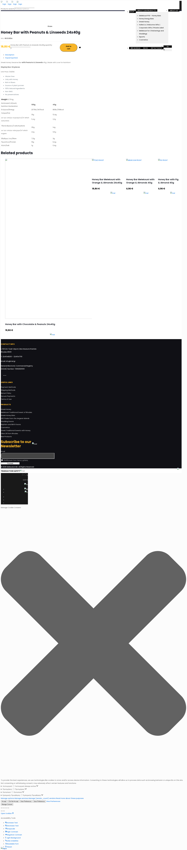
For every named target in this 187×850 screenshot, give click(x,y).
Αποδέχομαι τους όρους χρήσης (15, 460)
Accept (4, 801)
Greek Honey (6, 409)
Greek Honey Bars (8, 415)
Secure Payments (8, 396)
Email (3, 451)
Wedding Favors (7, 421)
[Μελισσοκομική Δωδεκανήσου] (11, 4)
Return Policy (6, 393)
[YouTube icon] (6, 375)
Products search (7, 9)
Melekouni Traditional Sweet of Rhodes (16, 412)
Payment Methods (8, 387)
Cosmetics (5, 427)
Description (9, 55)
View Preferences (25, 801)
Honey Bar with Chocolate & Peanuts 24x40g (30, 324)
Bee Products (6, 436)
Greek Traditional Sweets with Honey (15, 430)
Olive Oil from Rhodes (9, 433)
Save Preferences (39, 801)
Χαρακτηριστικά (11, 58)
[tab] (43, 54)
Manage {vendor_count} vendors (42, 798)
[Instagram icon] (7, 375)
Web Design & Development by (158, 471)
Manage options (7, 798)
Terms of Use (6, 399)
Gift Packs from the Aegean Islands (15, 418)
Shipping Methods (8, 390)
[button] (93, 644)
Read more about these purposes (70, 798)
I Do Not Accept (13, 801)
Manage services (21, 798)
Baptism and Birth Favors (11, 424)
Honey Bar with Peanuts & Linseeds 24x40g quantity (31, 45)
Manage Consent (7, 804)
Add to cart (68, 47)
